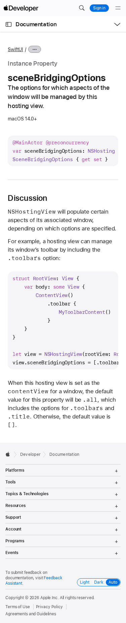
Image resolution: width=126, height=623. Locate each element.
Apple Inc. (49, 597)
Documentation (35, 24)
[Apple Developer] (21, 8)
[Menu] (118, 8)
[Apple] (9, 454)
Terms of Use (17, 606)
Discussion (27, 198)
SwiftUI (15, 49)
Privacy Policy (49, 606)
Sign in (99, 8)
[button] (82, 8)
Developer (30, 454)
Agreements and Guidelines (30, 614)
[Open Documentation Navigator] (8, 24)
